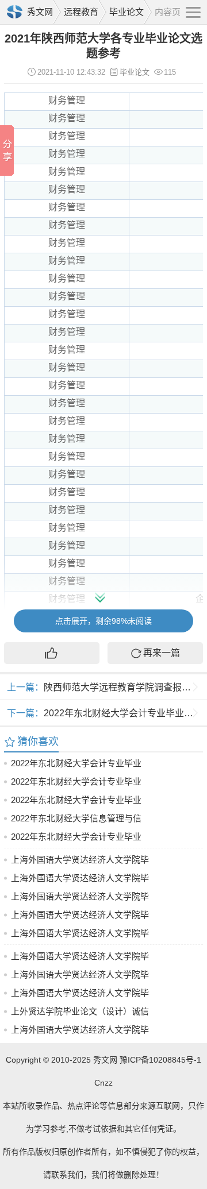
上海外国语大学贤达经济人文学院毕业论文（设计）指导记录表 (80, 958)
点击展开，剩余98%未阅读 (103, 621)
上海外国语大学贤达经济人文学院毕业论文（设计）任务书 (80, 995)
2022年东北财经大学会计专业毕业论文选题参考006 (76, 839)
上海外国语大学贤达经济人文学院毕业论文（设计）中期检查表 (80, 935)
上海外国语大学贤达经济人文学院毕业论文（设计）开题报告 (80, 977)
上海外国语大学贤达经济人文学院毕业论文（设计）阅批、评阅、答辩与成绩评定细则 (80, 917)
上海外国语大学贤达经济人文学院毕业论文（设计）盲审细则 (80, 862)
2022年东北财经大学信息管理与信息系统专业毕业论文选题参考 (76, 820)
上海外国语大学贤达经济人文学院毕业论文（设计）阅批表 (80, 898)
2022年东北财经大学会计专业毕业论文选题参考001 (107, 713)
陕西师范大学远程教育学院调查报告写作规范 (107, 687)
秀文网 (40, 12)
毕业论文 (126, 12)
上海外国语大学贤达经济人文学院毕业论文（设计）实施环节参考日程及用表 (80, 1032)
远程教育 (81, 12)
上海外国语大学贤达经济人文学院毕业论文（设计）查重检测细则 (80, 880)
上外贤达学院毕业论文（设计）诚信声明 (80, 1013)
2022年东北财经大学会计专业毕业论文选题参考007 (76, 784)
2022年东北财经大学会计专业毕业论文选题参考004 (76, 802)
